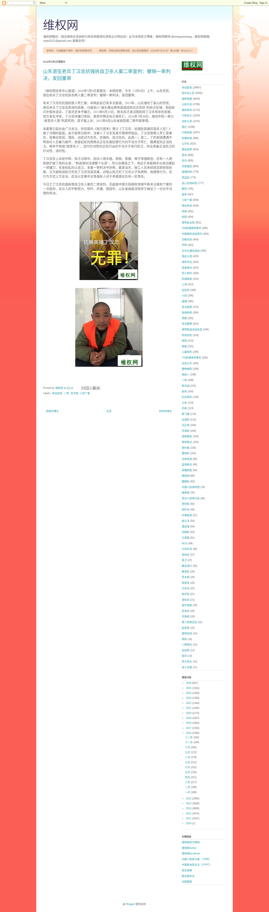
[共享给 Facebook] (94, 388)
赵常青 (185, 627)
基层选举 (187, 149)
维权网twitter (189, 847)
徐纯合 (185, 554)
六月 (188, 767)
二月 (188, 787)
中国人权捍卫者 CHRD (195, 859)
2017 (189, 728)
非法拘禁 (187, 307)
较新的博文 (52, 411)
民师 (184, 391)
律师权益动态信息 (192, 329)
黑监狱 (185, 177)
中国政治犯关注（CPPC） (197, 864)
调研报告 (187, 436)
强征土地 (187, 256)
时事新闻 (187, 515)
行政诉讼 (187, 115)
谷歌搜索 (187, 881)
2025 (189, 688)
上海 (184, 284)
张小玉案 (187, 667)
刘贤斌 (185, 616)
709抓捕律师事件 (191, 228)
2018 (189, 722)
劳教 (184, 318)
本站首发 (57, 393)
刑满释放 (187, 278)
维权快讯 (187, 109)
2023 (189, 697)
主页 (108, 411)
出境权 (185, 419)
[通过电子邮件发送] (83, 388)
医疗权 (185, 594)
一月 (188, 792)
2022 (189, 703)
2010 (189, 823)
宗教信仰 (187, 239)
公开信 (185, 143)
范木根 (74, 393)
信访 (184, 160)
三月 (188, 782)
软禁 (184, 216)
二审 (66, 393)
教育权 (185, 571)
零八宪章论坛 (189, 622)
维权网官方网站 (191, 842)
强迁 (184, 126)
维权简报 (187, 98)
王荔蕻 (185, 537)
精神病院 (187, 368)
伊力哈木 (187, 661)
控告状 (185, 290)
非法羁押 (187, 323)
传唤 (184, 211)
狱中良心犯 (188, 93)
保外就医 (187, 605)
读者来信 (187, 267)
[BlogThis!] (87, 388)
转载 (184, 346)
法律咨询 (187, 458)
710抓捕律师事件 (191, 357)
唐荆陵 (185, 492)
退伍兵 (185, 599)
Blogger (130, 904)
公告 (184, 402)
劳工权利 (187, 273)
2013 (189, 808)
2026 (189, 682)
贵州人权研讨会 (191, 498)
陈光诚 (185, 385)
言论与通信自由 (191, 250)
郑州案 (185, 447)
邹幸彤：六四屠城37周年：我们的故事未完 (69, 50)
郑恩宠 (185, 582)
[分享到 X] (91, 388)
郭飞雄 (185, 413)
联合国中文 (188, 876)
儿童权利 (187, 351)
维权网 (60, 25)
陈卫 (184, 560)
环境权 (185, 430)
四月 (188, 777)
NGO (184, 543)
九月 (188, 752)
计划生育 (187, 548)
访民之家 (187, 121)
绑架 (184, 340)
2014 (189, 803)
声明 (184, 245)
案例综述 (187, 633)
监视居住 (187, 464)
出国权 (185, 532)
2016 (189, 732)
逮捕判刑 (187, 171)
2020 (189, 713)
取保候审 (187, 312)
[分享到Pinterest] (98, 388)
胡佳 (184, 639)
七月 (188, 762)
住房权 (185, 650)
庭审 (184, 194)
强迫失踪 (187, 205)
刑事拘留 (187, 138)
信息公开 (187, 363)
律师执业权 (188, 222)
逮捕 (184, 301)
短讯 (184, 655)
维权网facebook (191, 853)
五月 (188, 772)
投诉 (184, 155)
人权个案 (85, 393)
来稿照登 (187, 470)
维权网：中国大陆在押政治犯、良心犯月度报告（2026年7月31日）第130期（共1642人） (146, 50)
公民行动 (187, 104)
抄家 (184, 408)
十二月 (189, 737)
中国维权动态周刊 (192, 233)
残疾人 (185, 374)
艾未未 (185, 588)
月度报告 (187, 166)
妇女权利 (187, 396)
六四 (184, 295)
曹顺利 (185, 453)
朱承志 (185, 610)
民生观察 (187, 870)
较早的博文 (165, 411)
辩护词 (185, 509)
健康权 (185, 481)
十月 (188, 747)
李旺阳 (185, 503)
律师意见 (187, 442)
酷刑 (184, 188)
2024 (189, 693)
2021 (189, 707)
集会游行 (187, 565)
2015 (189, 798)
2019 (189, 718)
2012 (189, 813)
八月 (188, 757)
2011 (189, 818)
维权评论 (187, 261)
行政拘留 (187, 132)
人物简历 (187, 644)
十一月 (189, 742)
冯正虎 (185, 425)
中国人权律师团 (191, 487)
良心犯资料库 (189, 183)
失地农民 (187, 335)
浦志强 (185, 526)
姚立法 (185, 520)
